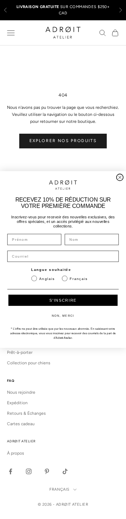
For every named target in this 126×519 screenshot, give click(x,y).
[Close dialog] (120, 177)
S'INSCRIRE (63, 300)
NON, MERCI (63, 315)
